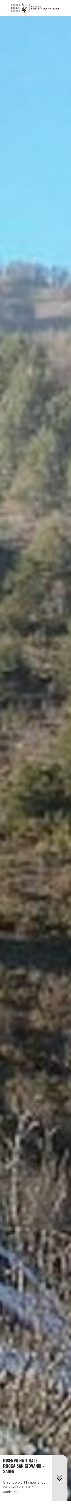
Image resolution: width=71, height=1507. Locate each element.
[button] (59, 1478)
